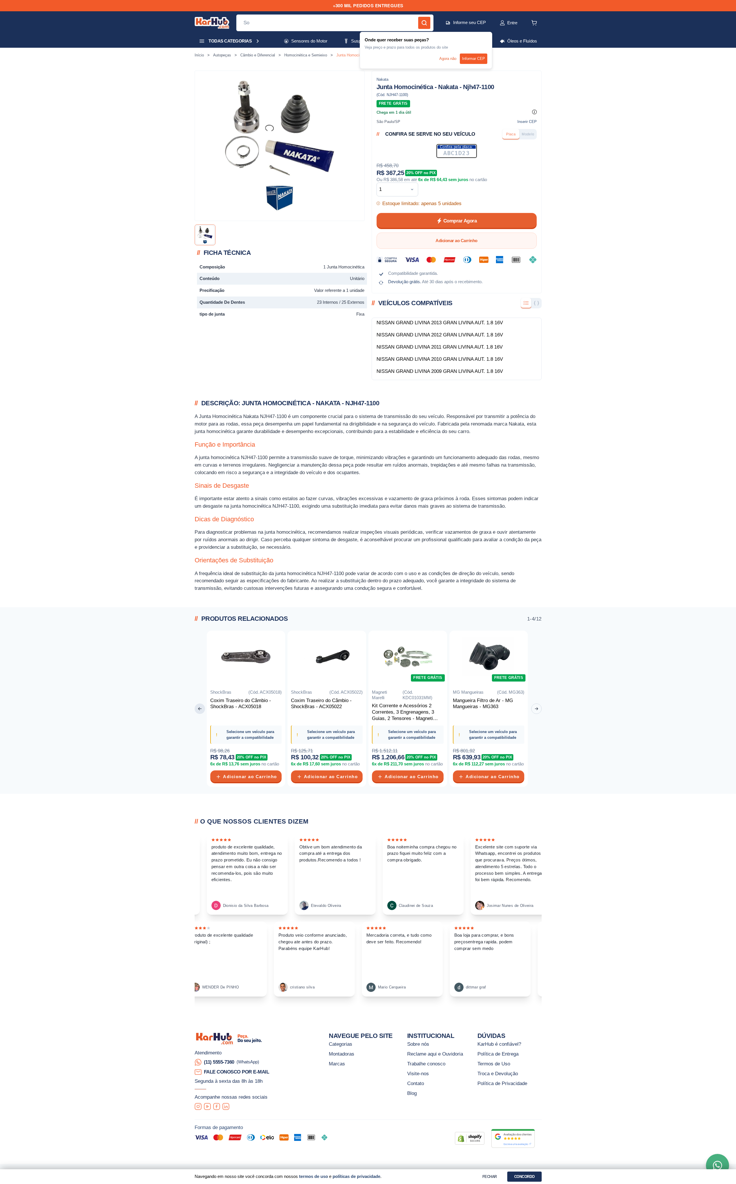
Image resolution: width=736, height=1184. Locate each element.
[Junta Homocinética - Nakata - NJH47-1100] (205, 234)
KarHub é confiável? (499, 1044)
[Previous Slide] (200, 709)
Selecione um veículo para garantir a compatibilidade (250, 734)
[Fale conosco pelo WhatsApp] (717, 1165)
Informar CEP (473, 58)
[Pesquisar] (424, 23)
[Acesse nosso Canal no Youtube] (207, 1106)
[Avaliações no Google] (513, 1138)
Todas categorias (230, 40)
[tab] (510, 134)
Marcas (337, 1064)
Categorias (340, 1044)
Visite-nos (418, 1073)
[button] (502, 22)
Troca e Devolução (497, 1073)
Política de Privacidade (502, 1083)
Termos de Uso (493, 1064)
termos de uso (313, 1176)
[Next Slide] (536, 709)
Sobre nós (418, 1044)
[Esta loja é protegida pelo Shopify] (469, 1138)
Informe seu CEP (469, 22)
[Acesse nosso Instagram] (198, 1106)
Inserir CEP (527, 121)
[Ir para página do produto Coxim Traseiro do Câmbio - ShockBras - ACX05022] (326, 658)
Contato (415, 1083)
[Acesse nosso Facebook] (216, 1106)
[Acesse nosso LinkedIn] (225, 1106)
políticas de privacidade (356, 1176)
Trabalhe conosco (426, 1064)
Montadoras (341, 1054)
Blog (412, 1093)
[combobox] (393, 189)
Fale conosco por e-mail (236, 1072)
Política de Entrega (498, 1054)
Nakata (382, 79)
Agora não (447, 58)
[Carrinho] (534, 22)
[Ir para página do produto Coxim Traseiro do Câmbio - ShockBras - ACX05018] (246, 658)
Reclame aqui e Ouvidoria (435, 1054)
